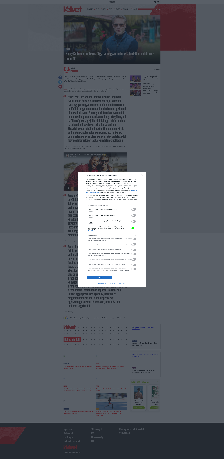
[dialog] (112, 229)
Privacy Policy (122, 283)
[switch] (133, 209)
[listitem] (112, 205)
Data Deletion (102, 283)
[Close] (142, 175)
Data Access (112, 283)
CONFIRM (99, 277)
